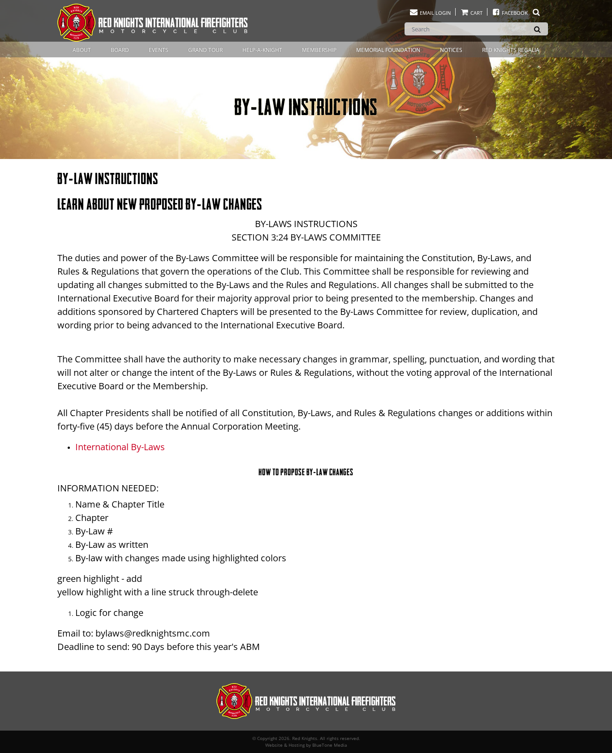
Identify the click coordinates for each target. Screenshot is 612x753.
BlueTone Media (329, 745)
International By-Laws (120, 447)
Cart (476, 12)
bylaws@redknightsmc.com (152, 633)
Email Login (434, 12)
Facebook (514, 12)
